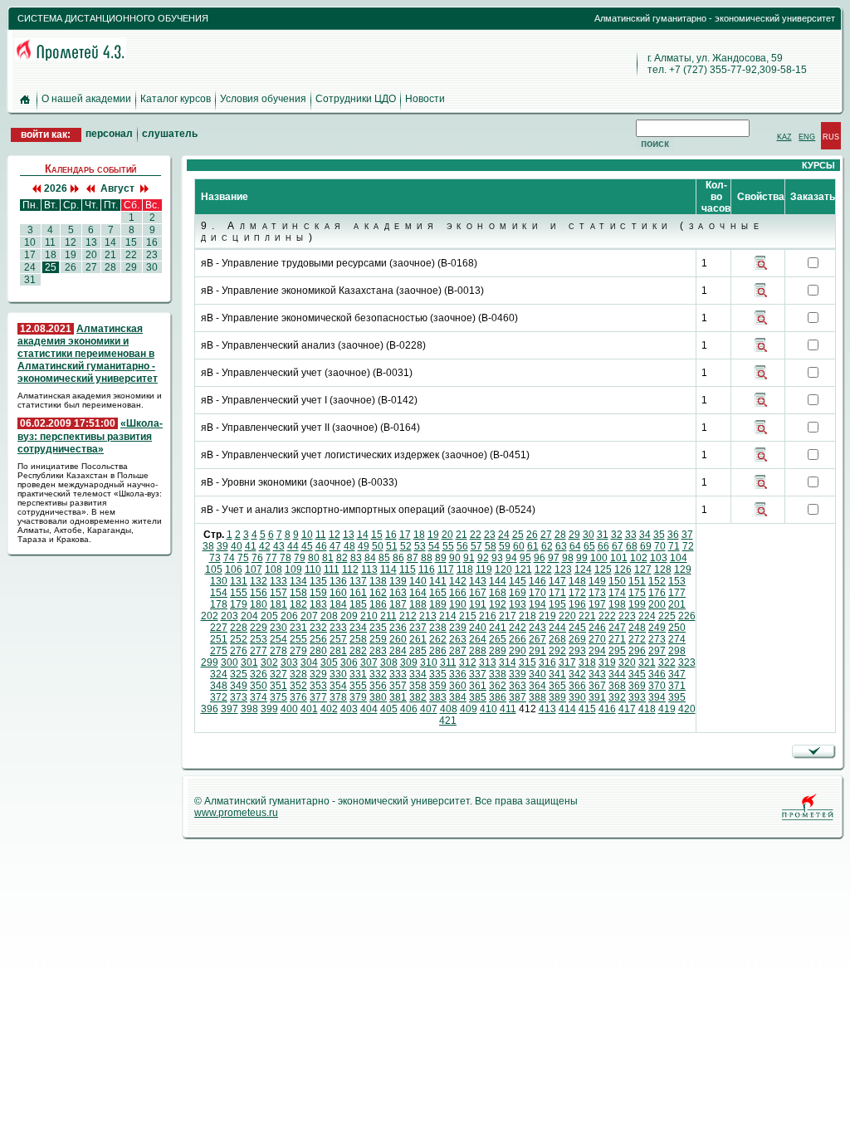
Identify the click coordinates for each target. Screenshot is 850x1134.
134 (298, 581)
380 (378, 697)
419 (667, 709)
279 (298, 651)
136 (338, 581)
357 (398, 686)
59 (504, 546)
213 (428, 616)
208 (329, 616)
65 (589, 546)
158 (298, 593)
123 (563, 569)
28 (560, 534)
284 (398, 651)
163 (398, 593)
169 (517, 593)
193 (517, 604)
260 (398, 639)
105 (213, 569)
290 (517, 651)
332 (378, 674)
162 (378, 593)
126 (623, 569)
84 (370, 558)
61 (533, 546)
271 (617, 639)
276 (238, 651)
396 (209, 709)
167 (477, 593)
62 (547, 546)
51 (392, 546)
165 (438, 593)
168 (497, 593)
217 (507, 616)
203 (229, 616)
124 (583, 569)
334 (418, 674)
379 (358, 697)
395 (677, 697)
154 (218, 593)
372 (218, 697)
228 (238, 627)
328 (298, 674)
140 (418, 581)
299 (209, 662)
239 (458, 627)
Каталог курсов (175, 99)
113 (369, 569)
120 (503, 569)
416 (607, 709)
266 (517, 639)
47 (335, 546)
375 (278, 697)
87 (412, 558)
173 (597, 593)
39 (222, 546)
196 (577, 604)
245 (577, 627)
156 (258, 593)
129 (682, 569)
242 (517, 627)
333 (398, 674)
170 (537, 593)
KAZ (784, 136)
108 (273, 569)
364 (537, 686)
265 (497, 639)
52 (406, 546)
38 (208, 546)
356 (378, 686)
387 (517, 697)
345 (637, 674)
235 (378, 627)
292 (557, 651)
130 (218, 581)
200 (657, 604)
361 (477, 686)
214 (448, 616)
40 (236, 546)
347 (677, 674)
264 (477, 639)
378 (338, 697)
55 (448, 546)
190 (458, 604)
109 (293, 569)
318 (587, 662)
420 (687, 709)
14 (363, 534)
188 (418, 604)
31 (602, 534)
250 (677, 627)
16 (391, 534)
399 (269, 709)
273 (657, 639)
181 (278, 604)
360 (458, 686)
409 (468, 709)
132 (258, 581)
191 (477, 604)
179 (238, 604)
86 (398, 558)
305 (329, 662)
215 (467, 616)
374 (258, 697)
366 (577, 686)
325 (238, 674)
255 (298, 639)
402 (329, 709)
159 (318, 593)
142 (458, 581)
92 (483, 558)
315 (527, 662)
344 (617, 674)
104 (678, 558)
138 (378, 581)
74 (229, 558)
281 (338, 651)
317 (567, 662)
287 (458, 651)
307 (369, 662)
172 (577, 593)
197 (597, 604)
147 (557, 581)
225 (667, 616)
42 (265, 546)
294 (597, 651)
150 (617, 581)
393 (637, 697)
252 (238, 639)
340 (537, 674)
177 (677, 593)
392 (617, 697)
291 (537, 651)
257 (338, 639)
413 (547, 709)
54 (434, 546)
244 (557, 627)
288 (477, 651)
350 (258, 686)
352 (298, 686)
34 (645, 534)
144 (497, 581)
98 (568, 558)
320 (627, 662)
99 (582, 558)
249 (657, 627)
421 (448, 720)
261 (418, 639)
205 (269, 616)
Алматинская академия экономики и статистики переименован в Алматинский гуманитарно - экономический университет (87, 354)
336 (458, 674)
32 (617, 534)
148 (577, 581)
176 (657, 593)
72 (688, 546)
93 (497, 558)
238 (438, 627)
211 (388, 616)
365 (557, 686)
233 (338, 627)
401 (309, 709)
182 (298, 604)
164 (418, 593)
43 (279, 546)
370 (657, 686)
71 (674, 546)
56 (462, 546)
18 (419, 534)
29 (574, 534)
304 (309, 662)
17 (405, 534)
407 (428, 709)
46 (321, 546)
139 (398, 581)
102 (638, 558)
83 (356, 558)
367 (597, 686)
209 (349, 616)
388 (537, 697)
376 (298, 697)
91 (469, 558)
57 (476, 546)
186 (378, 604)
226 (687, 616)
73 (215, 558)
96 (539, 558)
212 (408, 616)
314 (507, 662)
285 (418, 651)
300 (229, 662)
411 (508, 709)
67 (617, 546)
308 (389, 662)
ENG (807, 136)
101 (619, 558)
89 (441, 558)
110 (313, 569)
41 (250, 546)
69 (646, 546)
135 (318, 581)
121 (523, 569)
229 (258, 627)
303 (289, 662)
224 (647, 616)
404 (369, 709)
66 (603, 546)
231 (298, 627)
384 (458, 697)
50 (377, 546)
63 (561, 546)
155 (238, 593)
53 (420, 546)
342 (577, 674)
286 (438, 651)
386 (497, 697)
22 (475, 534)
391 (597, 697)
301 (249, 662)
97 (553, 558)
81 (328, 558)
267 (537, 639)
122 (543, 569)
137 (358, 581)
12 (334, 534)
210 (369, 616)
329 (318, 674)
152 (657, 581)
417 (627, 709)
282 (358, 651)
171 (557, 593)
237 (418, 627)
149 (597, 581)
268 (557, 639)
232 (318, 627)
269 (577, 639)
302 (269, 662)
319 (607, 662)
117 (445, 569)
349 (238, 686)
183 (318, 604)
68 (632, 546)
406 (409, 709)
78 (285, 558)
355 (358, 686)
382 (418, 697)
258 (358, 639)
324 (218, 674)
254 (278, 639)
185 (358, 604)
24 (504, 534)
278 (278, 651)
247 (617, 627)
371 (677, 686)
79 (299, 558)
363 (517, 686)
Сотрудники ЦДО (355, 99)
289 (497, 651)
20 (447, 534)
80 (314, 558)
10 (307, 534)
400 (289, 709)
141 (438, 581)
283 (378, 651)
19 (433, 534)
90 (455, 558)
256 (318, 639)
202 (209, 616)
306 (349, 662)
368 (617, 686)
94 (511, 558)
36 (673, 534)
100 (599, 558)
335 (438, 674)
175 (637, 593)
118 (465, 569)
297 (657, 651)
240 (477, 627)
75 (243, 558)
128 (663, 569)
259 (378, 639)
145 (517, 581)
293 (577, 651)
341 (557, 674)
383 (438, 697)
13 (348, 534)
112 (350, 569)
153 (677, 581)
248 (637, 627)
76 (257, 558)
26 (532, 534)
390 (577, 697)
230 (278, 627)
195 (557, 604)
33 (631, 534)
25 (518, 534)
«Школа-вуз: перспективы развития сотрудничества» (90, 436)
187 (398, 604)
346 (657, 674)
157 (278, 593)
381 (398, 697)
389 (557, 697)
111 (332, 569)
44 (293, 546)
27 (546, 534)
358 (418, 686)
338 (497, 674)
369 (637, 686)
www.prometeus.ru (236, 813)
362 (497, 686)
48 (349, 546)
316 (547, 662)
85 (384, 558)
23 (490, 534)
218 (527, 616)
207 (309, 616)
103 (658, 558)
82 (342, 558)
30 (588, 534)
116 (426, 569)
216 (487, 616)
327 (278, 674)
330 (338, 674)
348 (218, 686)
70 (660, 546)
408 (448, 709)
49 (363, 546)
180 (258, 604)
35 (659, 534)
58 (490, 546)
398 (249, 709)
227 (218, 627)
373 (238, 697)
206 (289, 616)
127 (643, 569)
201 (677, 604)
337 (477, 674)
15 (377, 534)
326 (258, 674)
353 (318, 686)
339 (517, 674)
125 (603, 569)
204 (249, 616)
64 (575, 546)
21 (461, 534)
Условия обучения (263, 99)
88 (426, 558)
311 (448, 662)
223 (627, 616)
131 (238, 581)
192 (497, 604)
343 (597, 674)
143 (477, 581)
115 (407, 569)
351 (278, 686)
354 (338, 686)
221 (587, 616)
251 (218, 639)
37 (687, 534)
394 (657, 697)
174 (617, 593)
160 (338, 593)
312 (467, 662)
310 (428, 662)
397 (229, 709)
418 (647, 709)
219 (547, 616)
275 (218, 651)
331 (358, 674)
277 (258, 651)
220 (567, 616)
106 (233, 569)
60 (519, 546)
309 (409, 662)
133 (278, 581)
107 (253, 569)
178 (218, 604)
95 (525, 558)
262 (438, 639)
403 (349, 709)
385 (477, 697)
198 (617, 604)
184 (338, 604)
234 (358, 627)
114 (388, 569)
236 (398, 627)
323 (687, 662)
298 (677, 651)
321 (647, 662)
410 (488, 709)
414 (567, 709)
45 (307, 546)
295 (617, 651)
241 (497, 627)
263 (458, 639)
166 (458, 593)
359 (438, 686)
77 (271, 558)
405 (389, 709)
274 (677, 639)
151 (637, 581)
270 (597, 639)
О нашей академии (86, 99)
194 (537, 604)
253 (258, 639)
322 (667, 662)
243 (537, 627)
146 (537, 581)
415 (587, 709)
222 (607, 616)
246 (597, 627)
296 (637, 651)
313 (487, 662)
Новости (425, 99)
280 (318, 651)
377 (318, 697)
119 (484, 569)
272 (637, 639)
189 (438, 604)
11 (320, 534)
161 (358, 593)
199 (637, 604)
